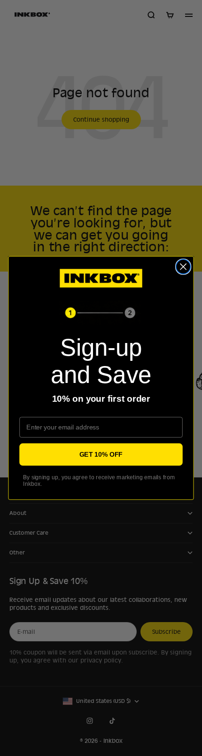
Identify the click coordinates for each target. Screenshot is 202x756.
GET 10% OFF (101, 454)
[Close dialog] (183, 266)
